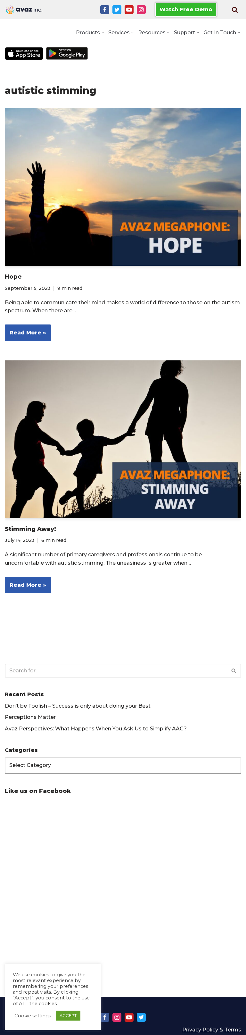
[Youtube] (129, 9)
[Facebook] (104, 9)
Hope (13, 276)
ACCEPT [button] (68, 1015)
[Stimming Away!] (123, 439)
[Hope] (123, 187)
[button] (103, 32)
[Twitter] (116, 9)
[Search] (235, 9)
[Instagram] (141, 9)
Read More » (25, 335)
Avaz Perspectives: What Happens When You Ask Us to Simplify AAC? (96, 729)
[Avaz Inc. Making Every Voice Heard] (24, 9)
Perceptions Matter (30, 717)
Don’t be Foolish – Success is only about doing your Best (78, 706)
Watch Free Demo (186, 9)
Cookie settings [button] (32, 1016)
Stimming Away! (30, 529)
